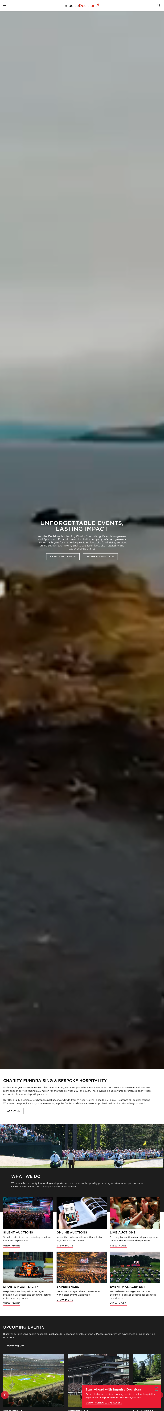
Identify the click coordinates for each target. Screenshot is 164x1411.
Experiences (68, 1286)
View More (11, 1245)
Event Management (127, 1286)
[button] (158, 5)
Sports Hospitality (21, 1286)
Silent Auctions (18, 1232)
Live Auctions (123, 1232)
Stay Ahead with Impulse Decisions (114, 1389)
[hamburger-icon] (6, 5)
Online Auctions (72, 1232)
